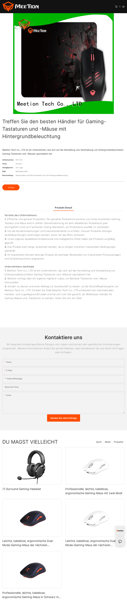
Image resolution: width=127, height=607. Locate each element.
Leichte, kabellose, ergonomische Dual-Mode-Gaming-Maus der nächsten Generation (91, 543)
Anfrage (11, 187)
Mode (108, 442)
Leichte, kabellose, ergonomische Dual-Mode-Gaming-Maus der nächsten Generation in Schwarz (28, 543)
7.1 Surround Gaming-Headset (21, 489)
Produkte (118, 442)
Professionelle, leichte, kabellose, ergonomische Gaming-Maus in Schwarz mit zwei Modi (31, 595)
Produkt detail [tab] (63, 207)
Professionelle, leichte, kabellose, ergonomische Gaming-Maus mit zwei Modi (93, 491)
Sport (99, 442)
